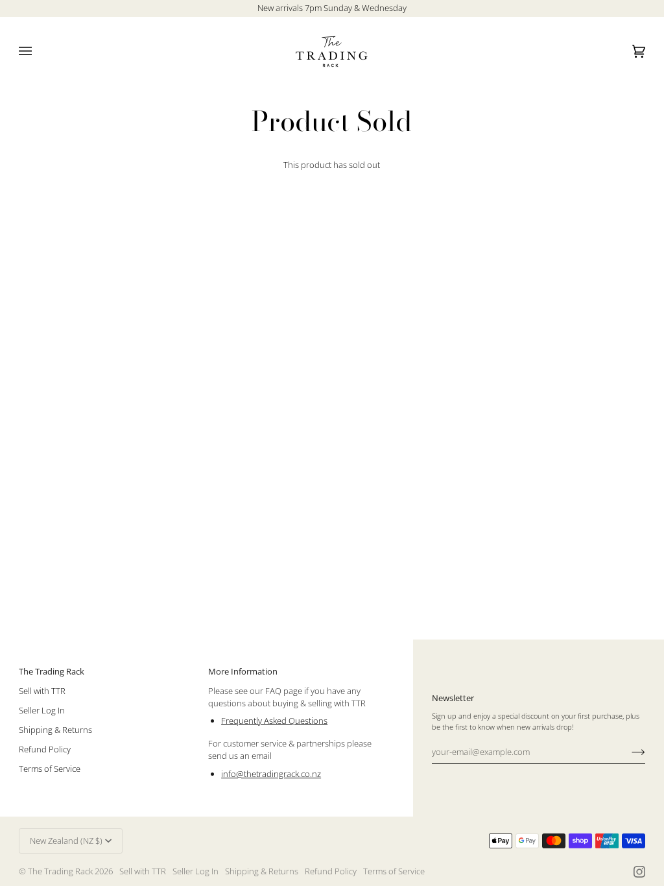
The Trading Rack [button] (51, 671)
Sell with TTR (42, 691)
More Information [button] (243, 671)
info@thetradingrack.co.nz (271, 774)
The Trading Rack (60, 871)
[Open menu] (38, 51)
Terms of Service (49, 768)
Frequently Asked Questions (274, 720)
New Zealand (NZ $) (66, 840)
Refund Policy (45, 749)
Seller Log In (42, 710)
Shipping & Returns (55, 730)
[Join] (628, 751)
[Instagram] (639, 872)
